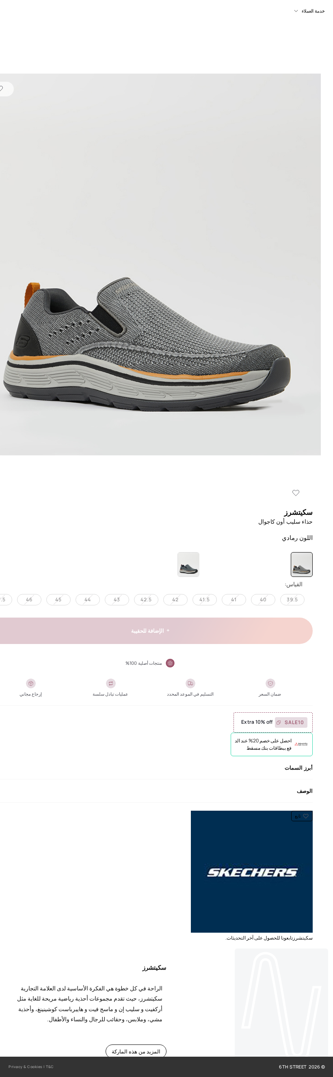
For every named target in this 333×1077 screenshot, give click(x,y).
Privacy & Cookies (26, 1066)
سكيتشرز (298, 512)
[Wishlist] (296, 493)
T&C (50, 1066)
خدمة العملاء (313, 11)
